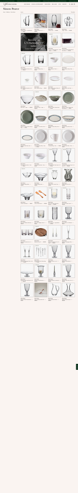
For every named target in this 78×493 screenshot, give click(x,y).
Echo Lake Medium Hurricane (26, 222)
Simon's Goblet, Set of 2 (66, 376)
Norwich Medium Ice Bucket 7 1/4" (68, 338)
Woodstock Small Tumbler (39, 472)
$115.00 (38, 262)
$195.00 (63, 204)
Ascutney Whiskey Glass (38, 68)
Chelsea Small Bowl (24, 203)
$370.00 (51, 223)
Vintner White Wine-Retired (53, 414)
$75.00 (38, 435)
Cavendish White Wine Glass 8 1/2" (54, 165)
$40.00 (24, 89)
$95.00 (22, 415)
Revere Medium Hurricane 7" (26, 376)
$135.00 (22, 185)
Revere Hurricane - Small (52, 357)
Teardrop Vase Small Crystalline (67, 395)
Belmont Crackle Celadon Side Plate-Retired (67, 108)
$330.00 (40, 338)
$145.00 (70, 30)
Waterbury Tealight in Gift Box (67, 414)
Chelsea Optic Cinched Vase (53, 184)
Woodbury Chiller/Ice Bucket (26, 453)
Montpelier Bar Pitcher (52, 318)
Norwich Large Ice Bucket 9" (53, 338)
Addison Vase (50, 30)
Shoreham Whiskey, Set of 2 (53, 376)
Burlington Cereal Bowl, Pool (39, 126)
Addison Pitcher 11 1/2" (38, 30)
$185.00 (49, 185)
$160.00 (35, 185)
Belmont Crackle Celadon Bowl (53, 107)
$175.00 (65, 396)
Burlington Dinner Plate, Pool (53, 126)
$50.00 (35, 127)
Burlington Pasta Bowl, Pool (67, 126)
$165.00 (49, 358)
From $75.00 (58, 434)
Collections (8, 12)
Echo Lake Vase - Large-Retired (53, 222)
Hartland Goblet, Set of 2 (52, 261)
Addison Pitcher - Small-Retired (26, 30)
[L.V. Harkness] (9, 4)
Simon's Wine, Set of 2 (25, 395)
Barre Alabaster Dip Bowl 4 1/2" (26, 88)
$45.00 (49, 69)
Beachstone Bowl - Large (38, 107)
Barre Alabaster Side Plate (66, 88)
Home (4, 12)
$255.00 (22, 223)
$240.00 (49, 338)
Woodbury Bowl (51, 434)
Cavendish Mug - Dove (52, 145)
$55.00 (63, 69)
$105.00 (63, 185)
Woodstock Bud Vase (65, 453)
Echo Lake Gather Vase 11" (66, 203)
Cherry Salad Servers (38, 203)
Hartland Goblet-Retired (66, 261)
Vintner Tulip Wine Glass (38, 414)
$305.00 (53, 242)
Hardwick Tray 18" (37, 241)
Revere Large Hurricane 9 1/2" (67, 357)
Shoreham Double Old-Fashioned (40, 376)
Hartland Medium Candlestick (53, 280)
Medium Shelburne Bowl (38, 318)
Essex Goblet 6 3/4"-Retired (67, 222)
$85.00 (24, 31)
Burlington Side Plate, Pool (25, 145)
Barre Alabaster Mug (38, 88)
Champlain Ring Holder (25, 184)
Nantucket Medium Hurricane (26, 338)
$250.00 (44, 241)
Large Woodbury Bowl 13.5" (39, 299)
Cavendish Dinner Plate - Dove (39, 145)
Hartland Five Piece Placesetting (40, 261)
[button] (70, 4)
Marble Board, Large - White (26, 318)
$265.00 (32, 357)
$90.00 (51, 165)
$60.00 (49, 127)
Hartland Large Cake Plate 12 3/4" (27, 280)
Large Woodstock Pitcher (52, 299)
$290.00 (24, 281)
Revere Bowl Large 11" (24, 357)
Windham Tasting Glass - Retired (40, 434)
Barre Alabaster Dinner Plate (67, 68)
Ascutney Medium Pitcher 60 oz (26, 68)
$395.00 (63, 319)
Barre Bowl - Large (24, 107)
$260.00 (35, 108)
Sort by (22, 12)
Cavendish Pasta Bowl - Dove (39, 165)
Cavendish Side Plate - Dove (67, 145)
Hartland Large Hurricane (39, 280)
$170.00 (55, 50)
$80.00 (35, 69)
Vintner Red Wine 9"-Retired (26, 414)
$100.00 (45, 203)
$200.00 (49, 300)
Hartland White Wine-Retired (26, 299)
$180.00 (35, 31)
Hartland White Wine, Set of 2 (67, 280)
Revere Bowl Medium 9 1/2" (39, 357)
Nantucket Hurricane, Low (66, 318)
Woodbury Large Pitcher (52, 453)
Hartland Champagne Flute (67, 241)
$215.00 (54, 204)
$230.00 (31, 107)
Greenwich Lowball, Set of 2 (26, 241)
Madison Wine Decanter (66, 299)
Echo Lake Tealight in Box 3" (39, 222)
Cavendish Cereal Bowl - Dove (26, 165)
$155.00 (56, 30)
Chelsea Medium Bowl (38, 184)
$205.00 (63, 300)
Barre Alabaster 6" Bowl (52, 68)
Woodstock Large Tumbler (25, 472)
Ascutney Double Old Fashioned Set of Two (67, 50)
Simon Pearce (23, 29)
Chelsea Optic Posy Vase (66, 184)
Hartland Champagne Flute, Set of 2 (27, 262)
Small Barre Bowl (37, 395)
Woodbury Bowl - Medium (66, 434)
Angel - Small (64, 30)
